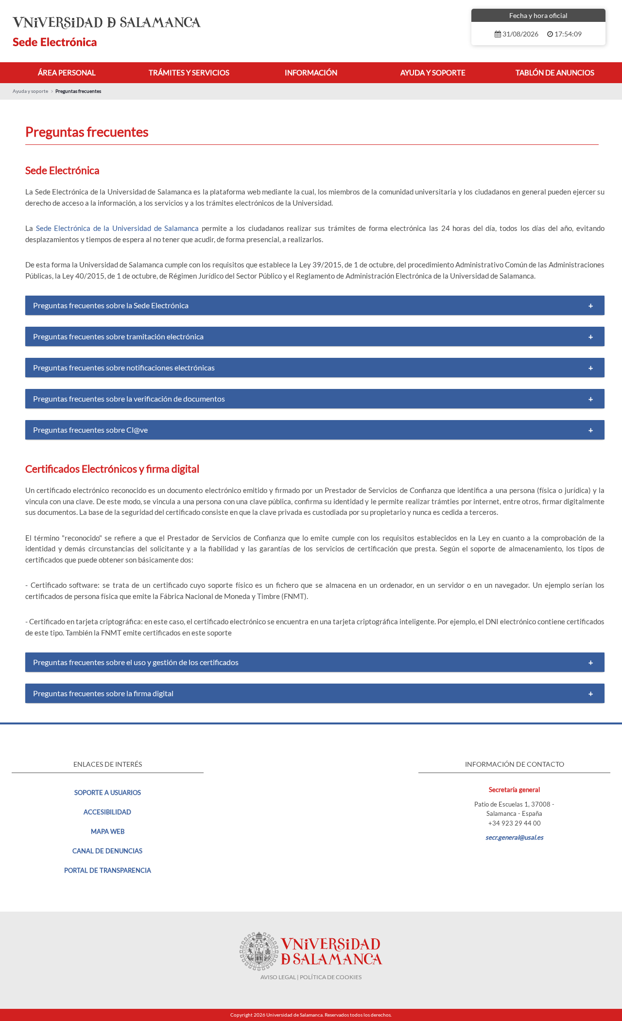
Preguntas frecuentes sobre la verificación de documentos (129, 398)
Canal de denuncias (107, 851)
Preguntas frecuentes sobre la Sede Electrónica (111, 305)
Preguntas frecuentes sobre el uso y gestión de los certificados (136, 662)
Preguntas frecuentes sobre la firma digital (103, 693)
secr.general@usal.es (514, 837)
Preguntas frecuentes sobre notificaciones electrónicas (124, 367)
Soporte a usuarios (107, 792)
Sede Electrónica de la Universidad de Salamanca (117, 228)
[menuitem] (67, 72)
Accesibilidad (107, 812)
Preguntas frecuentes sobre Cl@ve (90, 429)
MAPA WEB (107, 831)
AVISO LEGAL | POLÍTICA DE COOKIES (311, 977)
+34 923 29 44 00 (514, 823)
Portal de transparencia (107, 870)
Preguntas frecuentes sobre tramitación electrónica (118, 336)
